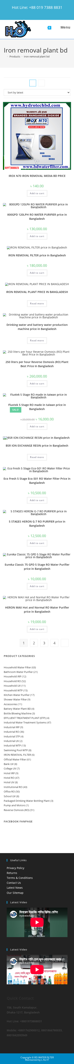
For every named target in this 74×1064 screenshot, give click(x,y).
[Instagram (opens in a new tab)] (40, 13)
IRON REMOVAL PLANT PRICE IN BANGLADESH (37, 292)
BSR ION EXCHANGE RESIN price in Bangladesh (37, 445)
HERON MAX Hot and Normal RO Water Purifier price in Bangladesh (37, 609)
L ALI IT (45, 1059)
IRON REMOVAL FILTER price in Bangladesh (37, 255)
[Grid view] (32, 83)
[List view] (41, 83)
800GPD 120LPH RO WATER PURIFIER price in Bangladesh (37, 217)
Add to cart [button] (37, 193)
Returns (12, 873)
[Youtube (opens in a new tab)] (51, 13)
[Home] (5, 56)
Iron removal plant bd (37, 56)
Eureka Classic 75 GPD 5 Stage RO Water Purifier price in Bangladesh (37, 567)
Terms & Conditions (20, 878)
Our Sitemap (15, 893)
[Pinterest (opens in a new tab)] (35, 13)
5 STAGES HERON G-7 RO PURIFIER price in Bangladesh (37, 523)
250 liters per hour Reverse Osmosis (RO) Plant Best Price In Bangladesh (37, 364)
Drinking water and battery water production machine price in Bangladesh (37, 327)
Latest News (15, 887)
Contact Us (14, 883)
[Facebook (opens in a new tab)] (29, 13)
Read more (37, 303)
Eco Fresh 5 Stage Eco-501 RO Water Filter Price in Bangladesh (37, 481)
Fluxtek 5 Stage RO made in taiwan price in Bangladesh (37, 407)
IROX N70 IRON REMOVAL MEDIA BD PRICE (37, 176)
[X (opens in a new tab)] (24, 13)
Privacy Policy (15, 868)
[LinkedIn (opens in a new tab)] (46, 13)
